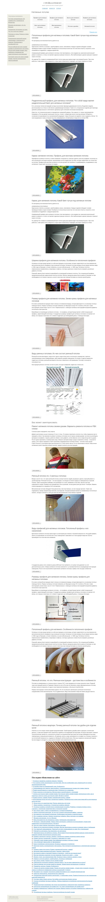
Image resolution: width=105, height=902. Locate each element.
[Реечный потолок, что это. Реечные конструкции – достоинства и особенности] (65, 705)
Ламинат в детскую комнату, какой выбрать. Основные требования (53, 859)
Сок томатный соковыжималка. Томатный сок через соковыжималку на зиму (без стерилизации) (61, 829)
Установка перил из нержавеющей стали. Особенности (48, 786)
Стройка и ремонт (52, 3)
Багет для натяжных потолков (40, 26)
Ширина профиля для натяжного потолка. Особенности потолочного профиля (63, 260)
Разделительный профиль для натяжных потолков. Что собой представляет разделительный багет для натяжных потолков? (63, 101)
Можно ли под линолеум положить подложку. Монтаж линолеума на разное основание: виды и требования (64, 827)
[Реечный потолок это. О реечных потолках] (65, 507)
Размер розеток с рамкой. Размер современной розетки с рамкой (51, 797)
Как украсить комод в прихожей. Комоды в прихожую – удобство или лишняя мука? (57, 853)
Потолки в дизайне (73, 26)
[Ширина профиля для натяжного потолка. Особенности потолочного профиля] (65, 285)
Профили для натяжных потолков (40, 18)
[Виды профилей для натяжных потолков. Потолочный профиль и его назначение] (65, 551)
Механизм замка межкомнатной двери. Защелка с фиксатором (51, 851)
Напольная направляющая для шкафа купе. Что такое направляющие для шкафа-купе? (59, 886)
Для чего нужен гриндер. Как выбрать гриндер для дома (50, 825)
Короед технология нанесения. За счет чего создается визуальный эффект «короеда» (58, 812)
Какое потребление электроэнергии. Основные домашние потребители (54, 844)
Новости (52, 8)
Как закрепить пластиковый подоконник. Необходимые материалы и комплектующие (58, 814)
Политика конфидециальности (42, 898)
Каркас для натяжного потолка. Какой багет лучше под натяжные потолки (61, 200)
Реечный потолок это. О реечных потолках (49, 476)
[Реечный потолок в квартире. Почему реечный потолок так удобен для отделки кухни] (65, 756)
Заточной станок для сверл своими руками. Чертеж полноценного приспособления (18, 58)
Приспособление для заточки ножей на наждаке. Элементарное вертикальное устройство (59, 864)
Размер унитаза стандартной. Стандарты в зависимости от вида (52, 838)
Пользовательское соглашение (47, 896)
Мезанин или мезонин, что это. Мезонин (45, 818)
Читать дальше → (36, 95)
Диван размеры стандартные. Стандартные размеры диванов (51, 805)
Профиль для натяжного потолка (56, 18)
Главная (45, 8)
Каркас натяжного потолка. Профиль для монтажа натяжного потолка (60, 156)
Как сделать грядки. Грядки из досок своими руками (48, 860)
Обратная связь (68, 896)
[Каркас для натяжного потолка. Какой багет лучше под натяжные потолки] (65, 238)
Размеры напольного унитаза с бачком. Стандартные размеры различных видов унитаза (59, 836)
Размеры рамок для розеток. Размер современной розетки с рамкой (53, 849)
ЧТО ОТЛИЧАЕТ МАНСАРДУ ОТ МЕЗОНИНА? (47, 842)
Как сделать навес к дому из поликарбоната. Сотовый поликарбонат (53, 810)
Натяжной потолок (90, 26)
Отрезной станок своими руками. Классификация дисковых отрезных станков (56, 840)
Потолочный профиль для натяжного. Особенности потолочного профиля (62, 629)
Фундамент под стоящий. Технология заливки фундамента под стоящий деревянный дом (59, 872)
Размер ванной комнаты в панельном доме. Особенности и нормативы (53, 790)
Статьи (58, 8)
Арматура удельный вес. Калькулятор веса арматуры (49, 873)
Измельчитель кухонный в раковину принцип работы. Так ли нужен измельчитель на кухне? (60, 862)
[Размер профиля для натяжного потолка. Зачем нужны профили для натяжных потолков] (65, 331)
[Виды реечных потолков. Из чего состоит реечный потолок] (65, 390)
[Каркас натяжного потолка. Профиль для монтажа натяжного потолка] (65, 179)
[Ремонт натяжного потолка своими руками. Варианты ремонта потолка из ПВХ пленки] (65, 458)
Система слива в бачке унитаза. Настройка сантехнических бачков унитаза (55, 879)
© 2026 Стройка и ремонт (13, 896)
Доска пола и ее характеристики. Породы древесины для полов (52, 803)
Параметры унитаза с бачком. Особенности (46, 866)
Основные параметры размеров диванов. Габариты (48, 781)
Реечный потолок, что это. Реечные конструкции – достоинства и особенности (64, 680)
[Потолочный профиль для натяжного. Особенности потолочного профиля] (65, 660)
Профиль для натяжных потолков (89, 18)
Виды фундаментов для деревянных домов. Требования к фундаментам (54, 820)
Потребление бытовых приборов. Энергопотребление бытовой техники (54, 892)
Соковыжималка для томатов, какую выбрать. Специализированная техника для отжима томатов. (61, 788)
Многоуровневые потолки (56, 26)
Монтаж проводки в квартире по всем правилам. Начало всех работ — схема (56, 855)
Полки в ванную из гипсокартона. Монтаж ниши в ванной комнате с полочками (55, 792)
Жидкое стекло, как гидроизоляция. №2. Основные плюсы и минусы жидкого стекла (57, 857)
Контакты (38, 896)
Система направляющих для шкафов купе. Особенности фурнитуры (16, 20)
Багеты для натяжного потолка (73, 18)
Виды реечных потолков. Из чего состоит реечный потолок (56, 353)
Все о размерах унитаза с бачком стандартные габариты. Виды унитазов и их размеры (58, 816)
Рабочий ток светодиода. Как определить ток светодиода (50, 831)
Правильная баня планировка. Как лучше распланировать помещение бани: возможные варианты (62, 885)
